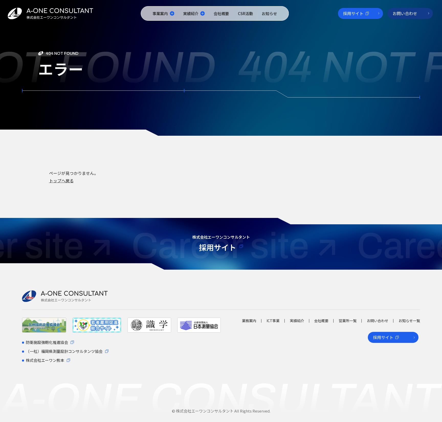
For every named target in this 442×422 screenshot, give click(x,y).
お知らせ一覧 (409, 320)
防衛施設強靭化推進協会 (47, 342)
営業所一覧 (348, 320)
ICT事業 (273, 320)
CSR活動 (245, 13)
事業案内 (160, 13)
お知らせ (269, 13)
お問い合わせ (377, 320)
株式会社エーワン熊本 (45, 360)
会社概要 (221, 13)
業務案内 (249, 320)
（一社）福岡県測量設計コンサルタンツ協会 (64, 351)
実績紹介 (190, 13)
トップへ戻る (61, 180)
